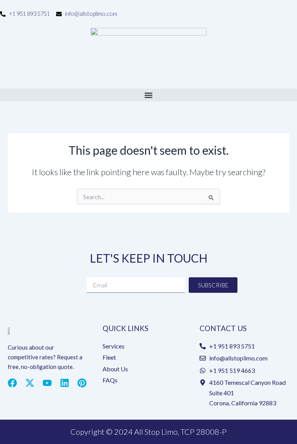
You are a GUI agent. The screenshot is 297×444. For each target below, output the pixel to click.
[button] (148, 95)
